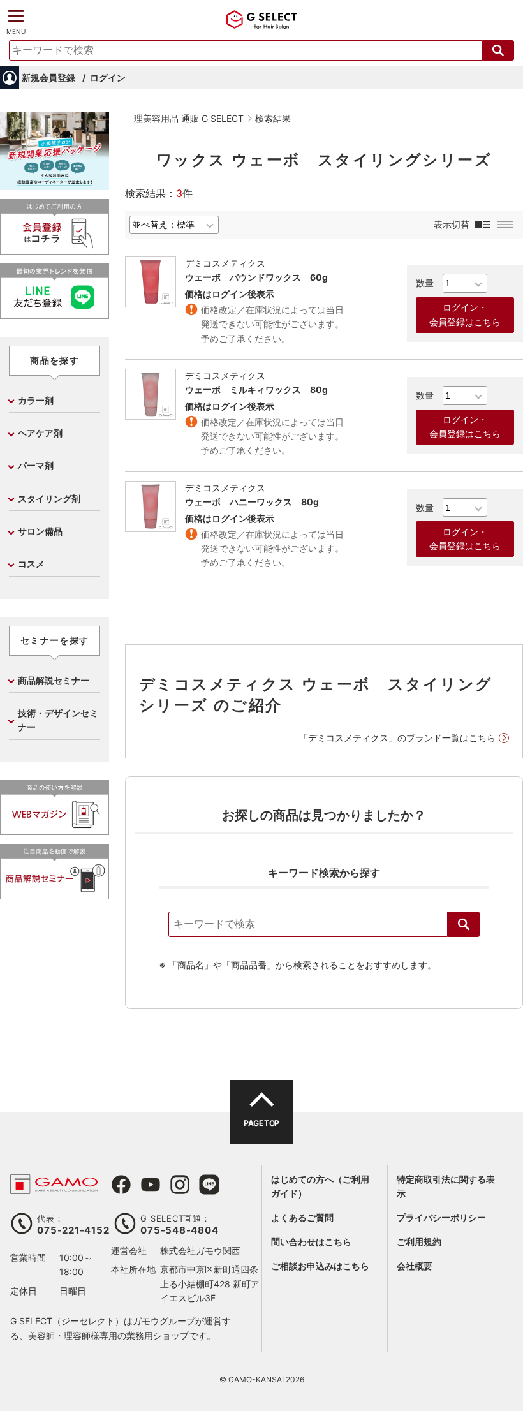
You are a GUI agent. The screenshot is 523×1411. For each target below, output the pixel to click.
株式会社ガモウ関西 (200, 1250)
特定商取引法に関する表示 (446, 1186)
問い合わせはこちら (311, 1241)
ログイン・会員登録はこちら (465, 314)
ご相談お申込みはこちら (320, 1265)
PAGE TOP (261, 1123)
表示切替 (451, 224)
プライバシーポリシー (441, 1217)
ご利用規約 (419, 1241)
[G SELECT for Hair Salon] (261, 23)
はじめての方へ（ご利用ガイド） (320, 1186)
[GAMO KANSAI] (53, 1187)
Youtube (150, 1184)
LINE (209, 1184)
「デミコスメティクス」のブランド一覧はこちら (397, 737)
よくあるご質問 (302, 1217)
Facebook (121, 1184)
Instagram (180, 1184)
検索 (464, 924)
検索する (498, 50)
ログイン (108, 77)
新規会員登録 (48, 77)
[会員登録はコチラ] (54, 249)
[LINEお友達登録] (54, 313)
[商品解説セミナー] (54, 894)
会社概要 (414, 1265)
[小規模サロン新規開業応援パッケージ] (54, 185)
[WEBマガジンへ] (54, 829)
